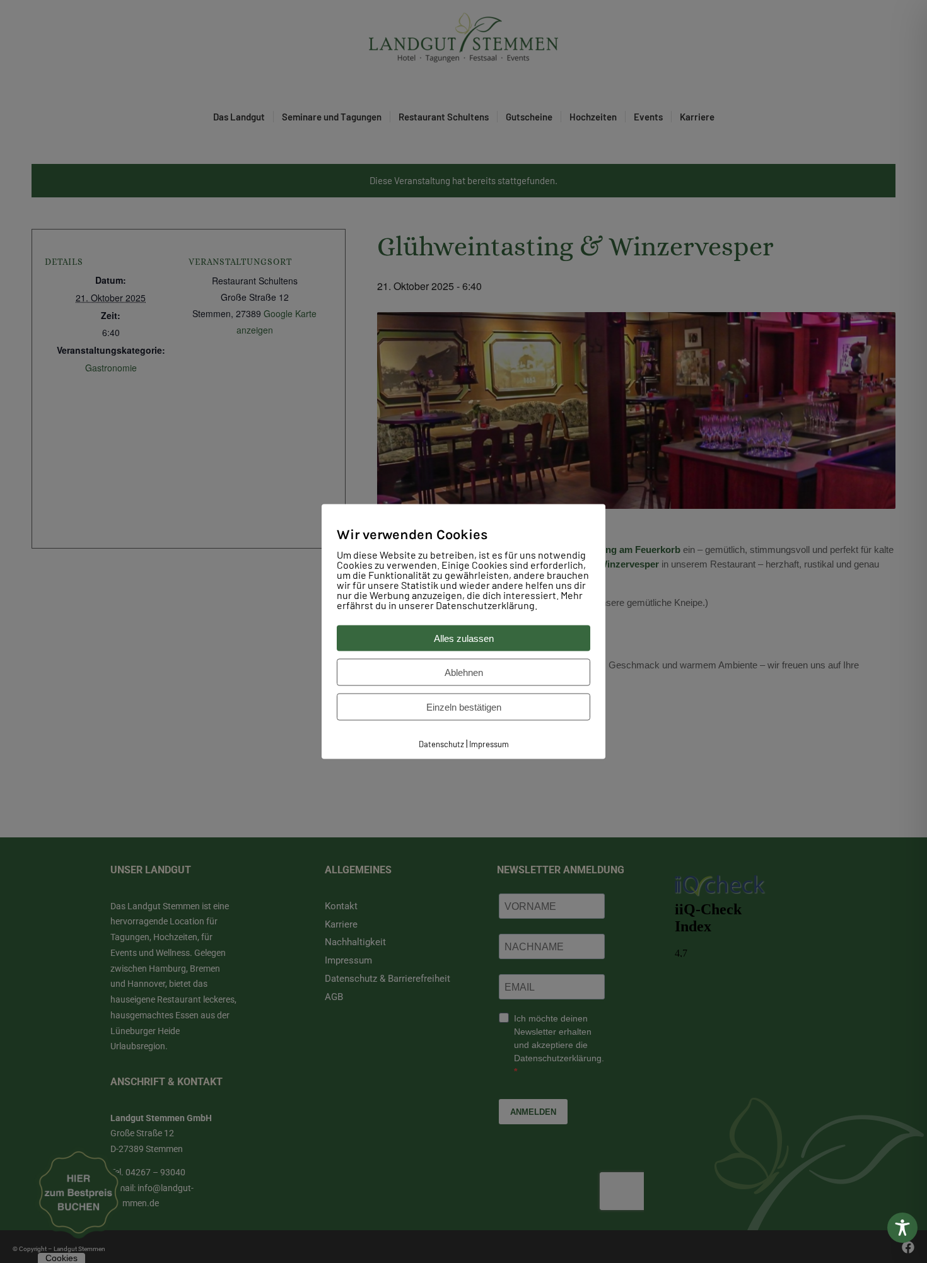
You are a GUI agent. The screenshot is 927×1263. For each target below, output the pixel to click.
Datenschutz (441, 743)
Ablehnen (464, 671)
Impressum (489, 743)
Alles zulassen (464, 637)
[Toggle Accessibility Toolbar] (902, 1227)
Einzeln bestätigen (463, 706)
